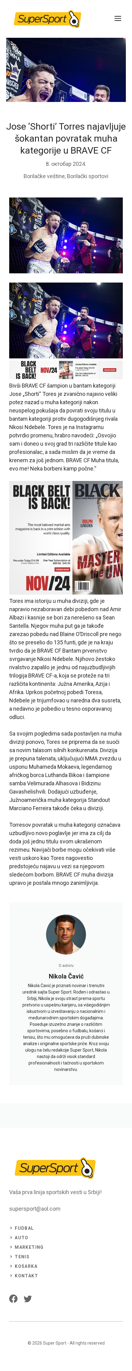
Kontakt (26, 1275)
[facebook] (13, 1299)
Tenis (22, 1256)
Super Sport (54, 1343)
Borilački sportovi (87, 176)
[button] (66, 322)
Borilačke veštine (44, 176)
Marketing (29, 1247)
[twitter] (28, 1299)
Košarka (26, 1266)
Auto (22, 1237)
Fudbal (24, 1228)
